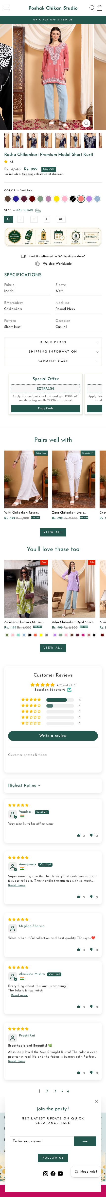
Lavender (89, 198)
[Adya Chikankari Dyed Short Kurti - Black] (94, 635)
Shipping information (53, 351)
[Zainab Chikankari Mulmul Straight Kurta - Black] (30, 635)
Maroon (32, 198)
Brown (7, 198)
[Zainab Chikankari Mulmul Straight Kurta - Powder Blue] (24, 635)
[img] (18, 805)
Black (72, 198)
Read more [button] (16, 885)
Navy (15, 198)
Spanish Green (40, 198)
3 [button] (55, 1091)
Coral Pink (81, 198)
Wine (24, 198)
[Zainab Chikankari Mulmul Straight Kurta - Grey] (47, 635)
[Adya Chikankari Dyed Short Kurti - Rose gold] (89, 635)
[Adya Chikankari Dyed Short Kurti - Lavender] (55, 635)
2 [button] (47, 1091)
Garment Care (53, 361)
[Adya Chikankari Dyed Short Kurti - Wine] (77, 635)
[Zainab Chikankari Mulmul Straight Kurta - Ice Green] (18, 635)
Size (19, 210)
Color (18, 190)
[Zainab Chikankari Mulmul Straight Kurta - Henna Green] (7, 635)
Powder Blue (97, 198)
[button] (7, 161)
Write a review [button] (53, 736)
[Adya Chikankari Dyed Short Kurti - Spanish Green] (60, 635)
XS (8, 219)
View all (53, 532)
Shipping (28, 174)
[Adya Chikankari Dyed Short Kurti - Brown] (72, 635)
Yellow (56, 198)
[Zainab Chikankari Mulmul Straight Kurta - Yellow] (41, 635)
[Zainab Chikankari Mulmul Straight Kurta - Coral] (35, 635)
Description (53, 342)
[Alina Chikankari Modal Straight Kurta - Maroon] (102, 635)
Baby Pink (64, 198)
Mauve (48, 198)
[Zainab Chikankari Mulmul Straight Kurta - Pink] (13, 635)
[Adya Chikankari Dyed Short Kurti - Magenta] (83, 635)
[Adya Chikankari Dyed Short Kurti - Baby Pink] (66, 635)
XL (61, 219)
